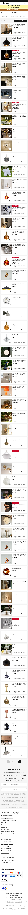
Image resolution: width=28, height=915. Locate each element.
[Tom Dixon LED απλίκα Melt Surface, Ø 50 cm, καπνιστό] (14, 727)
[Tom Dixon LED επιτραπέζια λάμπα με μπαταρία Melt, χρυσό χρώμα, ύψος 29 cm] (14, 688)
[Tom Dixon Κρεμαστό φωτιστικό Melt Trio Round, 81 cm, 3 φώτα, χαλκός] (14, 559)
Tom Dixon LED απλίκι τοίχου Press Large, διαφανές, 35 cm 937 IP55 (18, 141)
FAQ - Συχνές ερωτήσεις (7, 818)
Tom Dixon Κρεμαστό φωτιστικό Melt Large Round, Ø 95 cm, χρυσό (19, 271)
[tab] (14, 823)
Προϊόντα (4, 16)
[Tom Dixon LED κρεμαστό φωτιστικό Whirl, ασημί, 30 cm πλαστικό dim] (14, 249)
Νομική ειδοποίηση (18, 893)
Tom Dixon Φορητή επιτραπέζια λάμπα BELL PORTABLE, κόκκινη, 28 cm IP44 (19, 387)
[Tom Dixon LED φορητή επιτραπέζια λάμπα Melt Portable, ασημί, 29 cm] (14, 533)
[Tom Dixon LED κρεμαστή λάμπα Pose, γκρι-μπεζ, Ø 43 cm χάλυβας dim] (14, 378)
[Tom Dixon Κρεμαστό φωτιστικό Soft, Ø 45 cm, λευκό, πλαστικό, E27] (14, 520)
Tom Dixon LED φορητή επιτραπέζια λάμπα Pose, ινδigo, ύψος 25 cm (19, 361)
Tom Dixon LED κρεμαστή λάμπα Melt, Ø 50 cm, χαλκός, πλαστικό (18, 260)
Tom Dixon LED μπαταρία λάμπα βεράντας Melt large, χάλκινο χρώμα (19, 400)
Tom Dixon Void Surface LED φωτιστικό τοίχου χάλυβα (17, 297)
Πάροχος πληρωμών (7, 869)
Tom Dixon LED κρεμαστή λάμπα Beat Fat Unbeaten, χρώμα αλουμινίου (19, 180)
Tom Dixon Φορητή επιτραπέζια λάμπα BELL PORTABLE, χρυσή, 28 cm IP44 (19, 129)
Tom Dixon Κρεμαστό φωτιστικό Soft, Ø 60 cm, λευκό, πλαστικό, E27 (19, 477)
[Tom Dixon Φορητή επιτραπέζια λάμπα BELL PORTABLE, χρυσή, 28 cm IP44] (14, 133)
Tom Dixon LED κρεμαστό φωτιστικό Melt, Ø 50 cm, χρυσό (19, 105)
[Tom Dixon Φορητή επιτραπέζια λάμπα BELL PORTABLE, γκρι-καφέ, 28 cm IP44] (14, 610)
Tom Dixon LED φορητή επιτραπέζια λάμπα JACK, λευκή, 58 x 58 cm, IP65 (19, 167)
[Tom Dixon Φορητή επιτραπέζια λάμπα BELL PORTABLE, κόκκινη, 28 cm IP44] (14, 391)
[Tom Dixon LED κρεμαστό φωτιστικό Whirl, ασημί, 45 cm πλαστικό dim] (14, 158)
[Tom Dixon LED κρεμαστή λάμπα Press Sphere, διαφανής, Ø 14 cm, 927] (14, 81)
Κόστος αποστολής (6, 824)
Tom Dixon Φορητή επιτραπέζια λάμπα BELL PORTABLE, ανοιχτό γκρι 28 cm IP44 (19, 645)
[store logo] (7, 3)
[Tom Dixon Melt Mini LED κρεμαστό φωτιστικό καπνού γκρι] (14, 675)
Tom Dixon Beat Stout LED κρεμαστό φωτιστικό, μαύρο (19, 658)
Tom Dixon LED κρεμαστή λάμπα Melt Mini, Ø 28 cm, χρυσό (19, 53)
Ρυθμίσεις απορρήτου (10, 893)
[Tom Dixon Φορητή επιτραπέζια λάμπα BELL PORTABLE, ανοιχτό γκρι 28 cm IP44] (14, 649)
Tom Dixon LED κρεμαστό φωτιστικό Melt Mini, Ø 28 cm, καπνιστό (19, 208)
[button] (10, 33)
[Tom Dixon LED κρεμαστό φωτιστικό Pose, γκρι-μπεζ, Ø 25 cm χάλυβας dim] (14, 636)
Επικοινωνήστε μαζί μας (7, 822)
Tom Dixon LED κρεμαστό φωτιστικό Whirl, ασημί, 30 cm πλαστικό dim (19, 245)
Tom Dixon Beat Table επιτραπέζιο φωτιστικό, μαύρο (18, 219)
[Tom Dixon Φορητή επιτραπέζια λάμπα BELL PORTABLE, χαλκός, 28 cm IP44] (14, 494)
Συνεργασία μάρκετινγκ (7, 841)
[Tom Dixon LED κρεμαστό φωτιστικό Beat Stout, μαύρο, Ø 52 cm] (14, 42)
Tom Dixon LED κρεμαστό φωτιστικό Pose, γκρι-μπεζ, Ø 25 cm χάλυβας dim (19, 632)
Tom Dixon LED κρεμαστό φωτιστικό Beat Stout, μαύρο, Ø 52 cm (19, 38)
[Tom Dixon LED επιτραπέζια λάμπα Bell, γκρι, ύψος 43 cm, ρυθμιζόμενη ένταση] (14, 585)
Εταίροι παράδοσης (7, 885)
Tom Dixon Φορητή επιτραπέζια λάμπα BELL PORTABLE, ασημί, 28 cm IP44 (19, 116)
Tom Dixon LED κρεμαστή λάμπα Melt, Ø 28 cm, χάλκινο (18, 64)
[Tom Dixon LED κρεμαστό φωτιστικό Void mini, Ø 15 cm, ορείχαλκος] (14, 468)
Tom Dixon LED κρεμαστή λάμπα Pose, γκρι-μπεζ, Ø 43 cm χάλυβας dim (18, 374)
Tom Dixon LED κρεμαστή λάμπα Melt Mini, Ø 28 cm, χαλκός (19, 193)
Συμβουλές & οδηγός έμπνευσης (9, 851)
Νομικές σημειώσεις (6, 865)
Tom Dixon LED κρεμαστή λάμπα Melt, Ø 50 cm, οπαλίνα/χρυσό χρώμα (19, 348)
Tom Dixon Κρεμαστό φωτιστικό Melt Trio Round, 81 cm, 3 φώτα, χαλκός (19, 555)
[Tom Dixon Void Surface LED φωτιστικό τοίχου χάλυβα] (14, 301)
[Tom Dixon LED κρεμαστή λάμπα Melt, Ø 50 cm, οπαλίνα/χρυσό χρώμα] (14, 352)
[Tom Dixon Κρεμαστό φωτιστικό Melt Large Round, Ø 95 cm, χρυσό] (14, 275)
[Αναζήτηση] (24, 3)
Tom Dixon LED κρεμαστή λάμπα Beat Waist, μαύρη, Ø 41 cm (19, 90)
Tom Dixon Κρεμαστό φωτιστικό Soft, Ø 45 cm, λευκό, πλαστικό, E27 (19, 516)
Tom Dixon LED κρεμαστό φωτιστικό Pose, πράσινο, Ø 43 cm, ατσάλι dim (19, 748)
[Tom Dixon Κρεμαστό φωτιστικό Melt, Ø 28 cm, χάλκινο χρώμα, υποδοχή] (14, 442)
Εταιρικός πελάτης (5, 846)
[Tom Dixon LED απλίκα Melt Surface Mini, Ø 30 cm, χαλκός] (14, 572)
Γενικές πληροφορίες (7, 857)
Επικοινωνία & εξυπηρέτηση (10, 813)
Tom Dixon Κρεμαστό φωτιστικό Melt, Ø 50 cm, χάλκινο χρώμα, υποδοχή (19, 697)
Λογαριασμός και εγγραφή (7, 831)
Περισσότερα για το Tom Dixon (18, 16)
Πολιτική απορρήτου (6, 862)
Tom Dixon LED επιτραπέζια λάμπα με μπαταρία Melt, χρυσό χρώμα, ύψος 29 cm (19, 684)
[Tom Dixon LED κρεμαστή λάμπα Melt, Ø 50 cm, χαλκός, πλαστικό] (14, 262)
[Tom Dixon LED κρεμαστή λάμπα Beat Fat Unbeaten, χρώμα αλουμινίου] (14, 184)
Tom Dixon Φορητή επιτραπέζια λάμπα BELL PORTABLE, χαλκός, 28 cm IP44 (19, 490)
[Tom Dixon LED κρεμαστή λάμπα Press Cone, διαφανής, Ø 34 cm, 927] (14, 339)
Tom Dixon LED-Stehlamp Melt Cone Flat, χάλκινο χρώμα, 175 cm (19, 25)
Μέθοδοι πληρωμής (6, 829)
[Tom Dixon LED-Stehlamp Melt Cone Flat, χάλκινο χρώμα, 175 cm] (14, 29)
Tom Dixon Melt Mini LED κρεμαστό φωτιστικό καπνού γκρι (19, 671)
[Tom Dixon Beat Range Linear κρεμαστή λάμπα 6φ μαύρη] (14, 740)
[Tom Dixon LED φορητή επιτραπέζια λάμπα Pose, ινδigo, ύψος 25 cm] (14, 365)
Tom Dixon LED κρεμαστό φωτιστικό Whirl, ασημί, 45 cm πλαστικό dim (19, 154)
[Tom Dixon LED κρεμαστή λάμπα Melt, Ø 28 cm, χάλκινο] (14, 68)
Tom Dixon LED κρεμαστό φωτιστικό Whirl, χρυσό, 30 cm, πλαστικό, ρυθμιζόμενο (19, 232)
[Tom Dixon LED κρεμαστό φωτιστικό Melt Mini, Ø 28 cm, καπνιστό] (14, 210)
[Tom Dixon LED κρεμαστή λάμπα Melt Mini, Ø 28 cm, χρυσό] (14, 55)
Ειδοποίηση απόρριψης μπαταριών (14, 899)
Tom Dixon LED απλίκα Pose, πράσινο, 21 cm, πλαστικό (17, 309)
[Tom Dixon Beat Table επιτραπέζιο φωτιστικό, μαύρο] (14, 223)
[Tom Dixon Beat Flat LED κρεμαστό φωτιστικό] (14, 288)
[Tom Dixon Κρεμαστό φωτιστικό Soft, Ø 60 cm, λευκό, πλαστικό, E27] (14, 481)
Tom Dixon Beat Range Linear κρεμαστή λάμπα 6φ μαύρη (17, 736)
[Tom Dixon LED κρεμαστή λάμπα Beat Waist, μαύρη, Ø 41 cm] (14, 94)
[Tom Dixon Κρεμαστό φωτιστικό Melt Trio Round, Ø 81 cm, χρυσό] (14, 546)
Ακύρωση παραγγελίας (7, 815)
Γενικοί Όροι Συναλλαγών (7, 860)
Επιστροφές (4, 827)
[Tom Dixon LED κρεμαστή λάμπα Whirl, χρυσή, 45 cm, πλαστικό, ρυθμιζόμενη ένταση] (14, 326)
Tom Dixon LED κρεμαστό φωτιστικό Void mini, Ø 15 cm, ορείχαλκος (19, 464)
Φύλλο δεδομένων (18, 171)
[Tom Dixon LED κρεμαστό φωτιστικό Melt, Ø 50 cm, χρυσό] (14, 107)
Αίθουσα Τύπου (5, 853)
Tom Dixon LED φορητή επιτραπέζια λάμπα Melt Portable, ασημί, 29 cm (19, 529)
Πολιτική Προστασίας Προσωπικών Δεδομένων (14, 897)
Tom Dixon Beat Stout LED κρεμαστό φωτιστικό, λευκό (19, 453)
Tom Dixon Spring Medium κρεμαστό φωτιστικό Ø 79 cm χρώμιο (19, 621)
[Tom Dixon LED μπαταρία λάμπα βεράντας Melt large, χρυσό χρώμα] (14, 417)
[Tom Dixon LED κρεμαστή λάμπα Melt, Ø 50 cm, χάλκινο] (14, 430)
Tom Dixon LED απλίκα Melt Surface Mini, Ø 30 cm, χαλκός (19, 568)
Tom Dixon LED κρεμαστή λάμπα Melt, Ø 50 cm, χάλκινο (18, 425)
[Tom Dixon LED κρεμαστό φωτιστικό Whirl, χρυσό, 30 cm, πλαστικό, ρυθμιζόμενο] (14, 236)
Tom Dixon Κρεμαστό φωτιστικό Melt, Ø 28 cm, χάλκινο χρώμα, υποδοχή (19, 438)
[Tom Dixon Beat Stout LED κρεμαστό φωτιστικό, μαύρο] (14, 662)
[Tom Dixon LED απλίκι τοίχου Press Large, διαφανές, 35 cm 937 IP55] (14, 146)
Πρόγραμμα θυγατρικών (7, 844)
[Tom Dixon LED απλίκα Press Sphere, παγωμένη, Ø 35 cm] (14, 598)
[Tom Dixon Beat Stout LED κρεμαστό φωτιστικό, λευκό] (14, 455)
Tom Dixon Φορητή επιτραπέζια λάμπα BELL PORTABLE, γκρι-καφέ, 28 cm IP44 (19, 606)
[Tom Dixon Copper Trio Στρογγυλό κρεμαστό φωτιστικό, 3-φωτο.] (14, 507)
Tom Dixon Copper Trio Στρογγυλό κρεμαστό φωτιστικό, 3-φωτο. (18, 505)
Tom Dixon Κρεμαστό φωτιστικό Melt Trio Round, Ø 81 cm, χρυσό (19, 542)
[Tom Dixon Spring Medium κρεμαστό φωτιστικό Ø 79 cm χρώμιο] (14, 623)
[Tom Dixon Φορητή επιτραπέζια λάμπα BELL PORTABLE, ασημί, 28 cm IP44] (14, 120)
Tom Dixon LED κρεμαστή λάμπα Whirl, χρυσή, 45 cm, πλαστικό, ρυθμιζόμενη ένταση (18, 322)
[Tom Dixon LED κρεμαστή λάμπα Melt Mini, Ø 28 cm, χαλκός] (14, 197)
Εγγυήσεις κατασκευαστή (7, 834)
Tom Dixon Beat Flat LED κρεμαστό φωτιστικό (18, 284)
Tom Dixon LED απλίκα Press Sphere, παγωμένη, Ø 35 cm (19, 593)
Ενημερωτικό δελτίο (6, 839)
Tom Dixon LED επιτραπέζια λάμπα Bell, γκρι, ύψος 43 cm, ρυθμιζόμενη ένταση (19, 581)
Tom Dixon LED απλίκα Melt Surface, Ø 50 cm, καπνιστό (19, 723)
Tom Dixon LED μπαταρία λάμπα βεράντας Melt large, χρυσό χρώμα (18, 413)
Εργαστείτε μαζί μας (6, 848)
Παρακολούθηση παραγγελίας (8, 820)
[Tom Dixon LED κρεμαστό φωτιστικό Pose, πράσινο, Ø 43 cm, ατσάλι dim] (14, 752)
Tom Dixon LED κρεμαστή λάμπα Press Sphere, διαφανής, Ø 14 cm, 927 (19, 77)
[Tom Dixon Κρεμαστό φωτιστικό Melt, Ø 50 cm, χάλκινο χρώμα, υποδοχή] (14, 701)
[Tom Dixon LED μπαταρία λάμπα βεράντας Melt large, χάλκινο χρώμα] (14, 404)
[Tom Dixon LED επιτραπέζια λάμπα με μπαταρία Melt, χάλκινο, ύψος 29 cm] (14, 714)
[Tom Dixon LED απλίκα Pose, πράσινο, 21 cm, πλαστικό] (14, 314)
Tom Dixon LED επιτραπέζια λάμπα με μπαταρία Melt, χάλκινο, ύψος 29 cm (19, 710)
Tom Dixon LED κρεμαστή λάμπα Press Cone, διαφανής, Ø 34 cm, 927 (19, 335)
